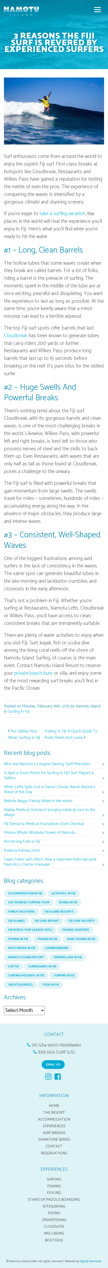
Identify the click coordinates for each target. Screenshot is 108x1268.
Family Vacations (21, 911)
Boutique (54, 1240)
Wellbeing (54, 1233)
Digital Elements (91, 1261)
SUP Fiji (13, 966)
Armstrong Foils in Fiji (22, 842)
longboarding (56, 948)
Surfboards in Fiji (42, 966)
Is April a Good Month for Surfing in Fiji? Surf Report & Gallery (49, 775)
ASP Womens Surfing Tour (28, 902)
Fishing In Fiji (18, 939)
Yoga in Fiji (50, 984)
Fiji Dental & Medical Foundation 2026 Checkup (44, 824)
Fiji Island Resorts (59, 911)
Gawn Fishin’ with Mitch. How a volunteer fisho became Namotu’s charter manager (50, 862)
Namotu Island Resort (26, 957)
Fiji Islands (16, 921)
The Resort (54, 1113)
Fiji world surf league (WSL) (30, 930)
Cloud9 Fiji (54, 1226)
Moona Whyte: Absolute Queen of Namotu (39, 833)
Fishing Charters (75, 930)
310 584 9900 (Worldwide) (56, 1045)
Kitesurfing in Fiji (21, 948)
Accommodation (54, 1119)
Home (54, 1106)
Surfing (54, 1179)
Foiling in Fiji (47, 939)
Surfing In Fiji (18, 711)
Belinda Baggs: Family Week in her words (38, 801)
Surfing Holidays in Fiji (26, 975)
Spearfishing (54, 1220)
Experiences (54, 1126)
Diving (54, 1213)
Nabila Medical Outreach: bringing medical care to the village (49, 812)
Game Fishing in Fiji (81, 939)
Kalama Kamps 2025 (22, 851)
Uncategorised (20, 984)
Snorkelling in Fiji (67, 957)
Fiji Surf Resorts (82, 921)
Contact (54, 1146)
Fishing (54, 1186)
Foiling (54, 1193)
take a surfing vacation (62, 214)
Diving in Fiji (68, 902)
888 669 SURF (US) (56, 1052)
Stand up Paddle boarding (54, 1200)
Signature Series (54, 1139)
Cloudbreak (15, 336)
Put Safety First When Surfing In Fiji (24, 734)
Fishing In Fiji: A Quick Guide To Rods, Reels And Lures (71, 734)
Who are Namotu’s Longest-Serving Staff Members (47, 764)
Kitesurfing (54, 1206)
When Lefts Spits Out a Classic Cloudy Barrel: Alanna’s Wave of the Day (49, 789)
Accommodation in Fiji (25, 893)
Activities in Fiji (63, 893)
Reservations (54, 1153)
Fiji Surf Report (47, 921)
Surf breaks (54, 1133)
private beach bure (33, 673)
